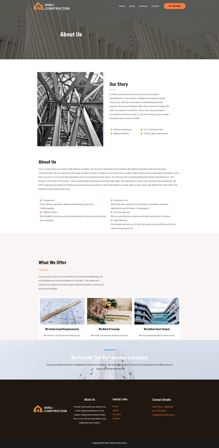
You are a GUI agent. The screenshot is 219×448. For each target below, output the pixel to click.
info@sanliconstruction (163, 415)
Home (122, 6)
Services (143, 6)
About (132, 6)
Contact (155, 6)
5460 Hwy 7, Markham (163, 407)
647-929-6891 (159, 411)
